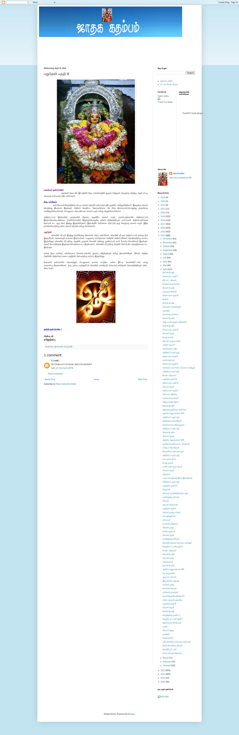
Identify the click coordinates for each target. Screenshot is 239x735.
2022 (163, 205)
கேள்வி (165, 299)
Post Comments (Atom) (66, 384)
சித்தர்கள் (166, 474)
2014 (163, 235)
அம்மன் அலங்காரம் (170, 505)
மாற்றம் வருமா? (169, 345)
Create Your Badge (165, 102)
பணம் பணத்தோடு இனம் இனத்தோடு (177, 478)
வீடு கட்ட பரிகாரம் (170, 280)
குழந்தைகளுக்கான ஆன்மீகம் (174, 409)
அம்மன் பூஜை (168, 527)
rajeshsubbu (59, 347)
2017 (163, 224)
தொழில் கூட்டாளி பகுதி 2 (173, 546)
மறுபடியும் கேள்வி (169, 291)
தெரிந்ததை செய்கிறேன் (172, 421)
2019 (163, 216)
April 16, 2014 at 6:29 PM (62, 368)
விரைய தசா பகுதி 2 (170, 383)
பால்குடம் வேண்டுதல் (171, 447)
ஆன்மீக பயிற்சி (166, 81)
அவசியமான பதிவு (170, 349)
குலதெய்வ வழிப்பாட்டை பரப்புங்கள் (176, 444)
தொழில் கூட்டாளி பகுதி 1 (173, 619)
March (166, 658)
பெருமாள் (166, 489)
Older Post (142, 379)
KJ (52, 360)
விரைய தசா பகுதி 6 (170, 295)
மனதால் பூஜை (168, 585)
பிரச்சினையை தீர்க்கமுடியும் (173, 425)
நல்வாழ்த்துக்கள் (169, 516)
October (166, 246)
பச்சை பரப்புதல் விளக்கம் (172, 653)
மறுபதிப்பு (166, 310)
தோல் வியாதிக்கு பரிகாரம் (173, 645)
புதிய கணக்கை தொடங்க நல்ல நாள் (177, 642)
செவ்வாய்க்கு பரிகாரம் (171, 284)
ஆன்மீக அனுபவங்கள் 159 (173, 569)
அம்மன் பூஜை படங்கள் (172, 341)
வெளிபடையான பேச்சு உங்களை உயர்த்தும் (179, 368)
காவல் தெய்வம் (169, 360)
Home (96, 379)
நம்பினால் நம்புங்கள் (171, 314)
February (167, 662)
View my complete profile (180, 178)
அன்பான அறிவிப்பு (170, 394)
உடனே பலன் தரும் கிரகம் (172, 467)
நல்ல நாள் (166, 520)
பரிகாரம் (166, 501)
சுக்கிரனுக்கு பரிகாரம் (171, 497)
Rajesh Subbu (163, 96)
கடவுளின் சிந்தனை (170, 524)
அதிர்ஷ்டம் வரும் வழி (171, 352)
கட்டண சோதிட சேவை (169, 84)
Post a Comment (55, 374)
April (165, 269)
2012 (163, 674)
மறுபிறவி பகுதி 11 (170, 379)
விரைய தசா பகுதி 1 (170, 390)
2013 (163, 670)
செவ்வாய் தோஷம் (170, 588)
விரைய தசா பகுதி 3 (170, 364)
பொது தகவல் (168, 337)
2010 (163, 682)
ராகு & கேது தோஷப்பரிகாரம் (174, 596)
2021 (163, 209)
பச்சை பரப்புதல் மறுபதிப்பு (172, 600)
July (165, 258)
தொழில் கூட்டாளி (169, 649)
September (168, 250)
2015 (163, 232)
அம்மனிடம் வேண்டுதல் (172, 307)
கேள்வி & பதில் (168, 272)
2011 (163, 678)
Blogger (131, 714)
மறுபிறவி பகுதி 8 (169, 604)
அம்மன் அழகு (168, 630)
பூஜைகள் (166, 634)
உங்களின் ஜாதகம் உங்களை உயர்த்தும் (177, 543)
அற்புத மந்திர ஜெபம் (171, 402)
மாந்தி (165, 626)
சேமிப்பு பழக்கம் (169, 531)
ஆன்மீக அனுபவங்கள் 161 (173, 413)
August (166, 254)
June (165, 262)
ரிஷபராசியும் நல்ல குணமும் (173, 451)
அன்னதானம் (168, 562)
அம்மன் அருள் (168, 333)
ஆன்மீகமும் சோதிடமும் (172, 623)
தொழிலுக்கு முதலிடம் (171, 615)
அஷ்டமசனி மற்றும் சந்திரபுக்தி (175, 322)
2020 (163, 213)
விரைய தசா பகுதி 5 (170, 330)
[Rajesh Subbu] (159, 99)
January (167, 665)
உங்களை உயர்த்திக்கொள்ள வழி (175, 493)
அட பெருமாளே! (169, 573)
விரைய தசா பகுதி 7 (170, 276)
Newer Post (50, 379)
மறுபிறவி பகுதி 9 (169, 508)
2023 (163, 201)
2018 (163, 220)
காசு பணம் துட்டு (169, 459)
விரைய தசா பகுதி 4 (170, 356)
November (168, 242)
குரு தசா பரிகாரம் (169, 577)
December (168, 239)
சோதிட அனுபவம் (169, 375)
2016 (163, 228)
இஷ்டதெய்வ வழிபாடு (171, 581)
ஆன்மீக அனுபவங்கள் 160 (173, 440)
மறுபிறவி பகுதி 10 (170, 486)
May (165, 265)
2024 (163, 197)
